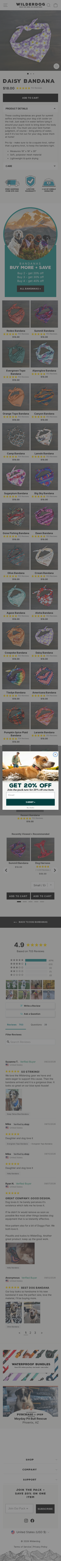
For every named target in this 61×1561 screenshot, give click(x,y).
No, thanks (30, 807)
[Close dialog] (55, 754)
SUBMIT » (30, 802)
